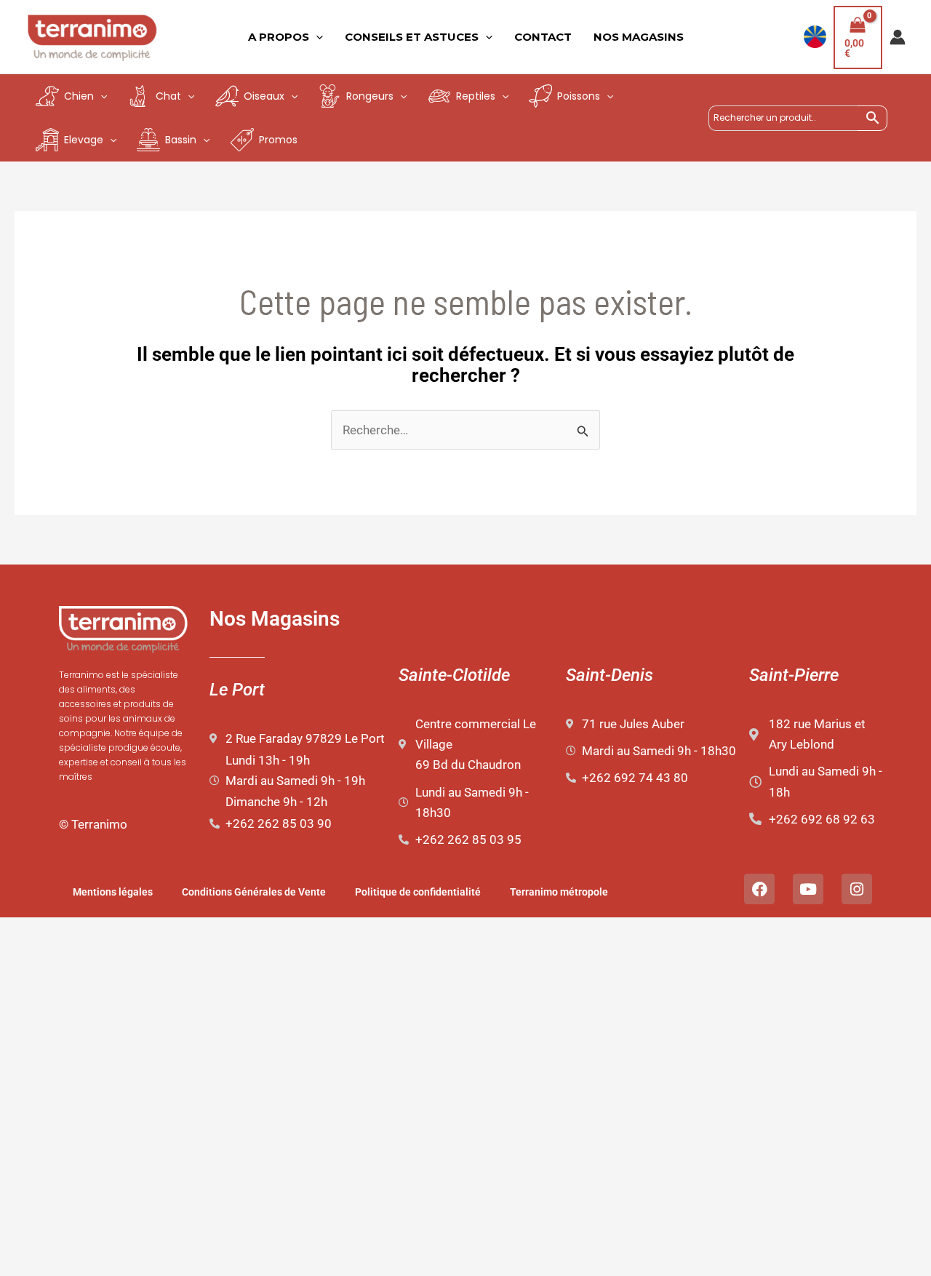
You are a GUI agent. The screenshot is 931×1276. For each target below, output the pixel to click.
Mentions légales (113, 892)
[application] (316, 37)
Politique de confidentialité (418, 892)
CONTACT (543, 37)
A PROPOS (278, 37)
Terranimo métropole (559, 892)
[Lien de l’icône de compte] (898, 37)
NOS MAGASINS (639, 37)
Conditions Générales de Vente (254, 892)
